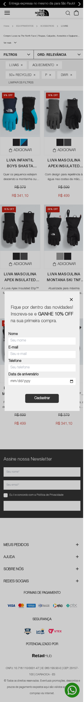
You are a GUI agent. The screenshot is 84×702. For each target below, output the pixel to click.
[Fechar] (71, 299)
